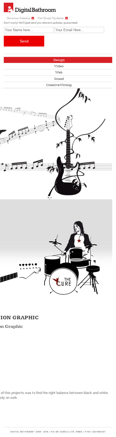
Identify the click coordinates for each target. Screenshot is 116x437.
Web (59, 72)
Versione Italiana (18, 18)
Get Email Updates (50, 18)
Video (59, 66)
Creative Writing (59, 85)
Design (58, 60)
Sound (59, 79)
